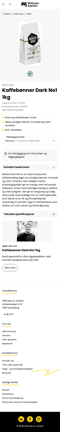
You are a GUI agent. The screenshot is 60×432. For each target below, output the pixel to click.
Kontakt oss (8, 360)
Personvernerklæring (12, 398)
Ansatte (6, 335)
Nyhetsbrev (8, 394)
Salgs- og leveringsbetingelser (17, 368)
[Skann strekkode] (56, 3)
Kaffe (29, 14)
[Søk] (48, 3)
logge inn (21, 153)
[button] (30, 167)
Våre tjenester (9, 339)
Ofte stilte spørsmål (12, 364)
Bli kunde (6, 372)
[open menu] (3, 4)
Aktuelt (5, 389)
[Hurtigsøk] (10, 4)
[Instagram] (39, 419)
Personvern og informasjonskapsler (20, 402)
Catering (7, 14)
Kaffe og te (18, 14)
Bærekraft (7, 343)
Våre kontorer (9, 331)
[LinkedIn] (21, 419)
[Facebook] (30, 419)
